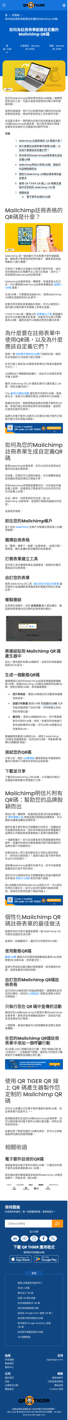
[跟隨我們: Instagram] (34, 1239)
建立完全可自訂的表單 (46, 584)
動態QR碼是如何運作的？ (30, 1282)
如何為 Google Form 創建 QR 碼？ (35, 1313)
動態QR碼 (10, 957)
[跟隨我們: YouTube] (24, 1239)
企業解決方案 (11, 1385)
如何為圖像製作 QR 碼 (29, 1303)
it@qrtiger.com (54, 1359)
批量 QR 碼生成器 (26, 1298)
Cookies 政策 (56, 1389)
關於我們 (9, 1377)
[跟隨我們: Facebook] (43, 1239)
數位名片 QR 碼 (25, 1293)
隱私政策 (58, 1385)
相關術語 (24, 193)
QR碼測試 (29, 758)
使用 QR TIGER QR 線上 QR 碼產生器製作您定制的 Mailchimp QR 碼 (40, 185)
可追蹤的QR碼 (49, 703)
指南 (8, 1356)
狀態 (7, 1381)
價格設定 (9, 1389)
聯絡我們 (9, 1363)
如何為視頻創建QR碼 (28, 1308)
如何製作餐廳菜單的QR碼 (30, 1332)
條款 (60, 1374)
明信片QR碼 (23, 878)
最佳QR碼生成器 (19, 393)
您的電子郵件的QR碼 (28, 354)
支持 (60, 1356)
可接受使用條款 (55, 1381)
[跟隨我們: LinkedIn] (15, 1239)
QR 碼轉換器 (24, 1337)
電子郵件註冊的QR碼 (38, 197)
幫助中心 (9, 1367)
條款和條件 (57, 1377)
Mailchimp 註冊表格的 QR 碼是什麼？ (41, 141)
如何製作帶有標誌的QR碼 (30, 1318)
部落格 (16, 15)
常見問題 (9, 1359)
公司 (8, 1374)
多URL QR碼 (24, 1287)
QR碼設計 (34, 993)
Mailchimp (22, 527)
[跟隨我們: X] (53, 1239)
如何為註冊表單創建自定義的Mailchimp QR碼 (31, 19)
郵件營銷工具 (15, 817)
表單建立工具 (44, 314)
